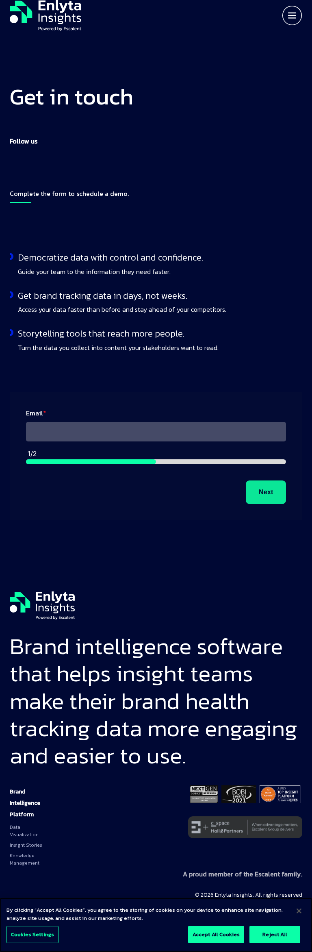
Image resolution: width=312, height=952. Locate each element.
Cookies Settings (32, 934)
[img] (45, 15)
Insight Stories (26, 845)
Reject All (274, 934)
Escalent (267, 874)
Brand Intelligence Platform (25, 803)
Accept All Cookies (216, 934)
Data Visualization (24, 831)
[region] (156, 925)
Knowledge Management (24, 859)
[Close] (299, 911)
